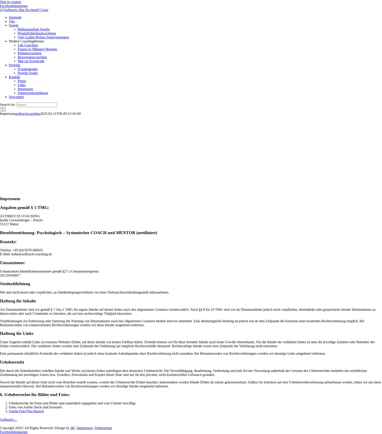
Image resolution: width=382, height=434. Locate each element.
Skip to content (10, 2)
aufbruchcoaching (27, 114)
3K (72, 428)
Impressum (84, 428)
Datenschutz (103, 428)
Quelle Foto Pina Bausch (26, 411)
